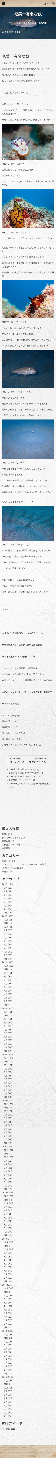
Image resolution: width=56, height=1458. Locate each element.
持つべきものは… (33, 769)
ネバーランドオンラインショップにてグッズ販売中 (28, 692)
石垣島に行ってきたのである (38, 680)
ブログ (27, 23)
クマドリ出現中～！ (34, 773)
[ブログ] (44, 3)
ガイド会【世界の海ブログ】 (15, 674)
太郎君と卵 (29, 780)
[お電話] (53, 3)
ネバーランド (15, 23)
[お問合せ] (48, 3)
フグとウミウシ (32, 776)
